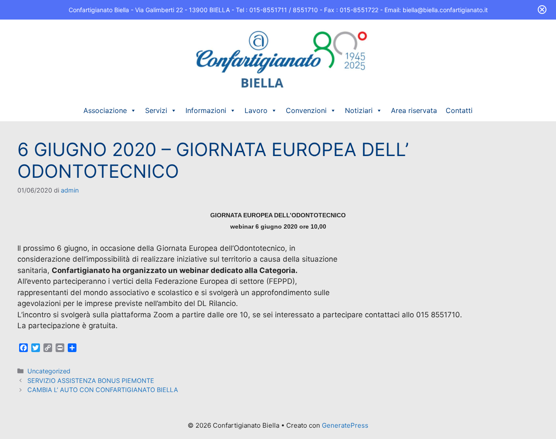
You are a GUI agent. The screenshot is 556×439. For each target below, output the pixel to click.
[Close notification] (542, 9)
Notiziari (359, 110)
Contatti (459, 110)
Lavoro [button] (256, 110)
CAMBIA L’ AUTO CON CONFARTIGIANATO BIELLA (102, 389)
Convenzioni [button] (306, 110)
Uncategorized (48, 371)
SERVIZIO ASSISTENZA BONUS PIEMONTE (90, 380)
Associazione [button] (105, 110)
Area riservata (414, 110)
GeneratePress (345, 425)
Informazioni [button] (205, 110)
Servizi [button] (156, 110)
